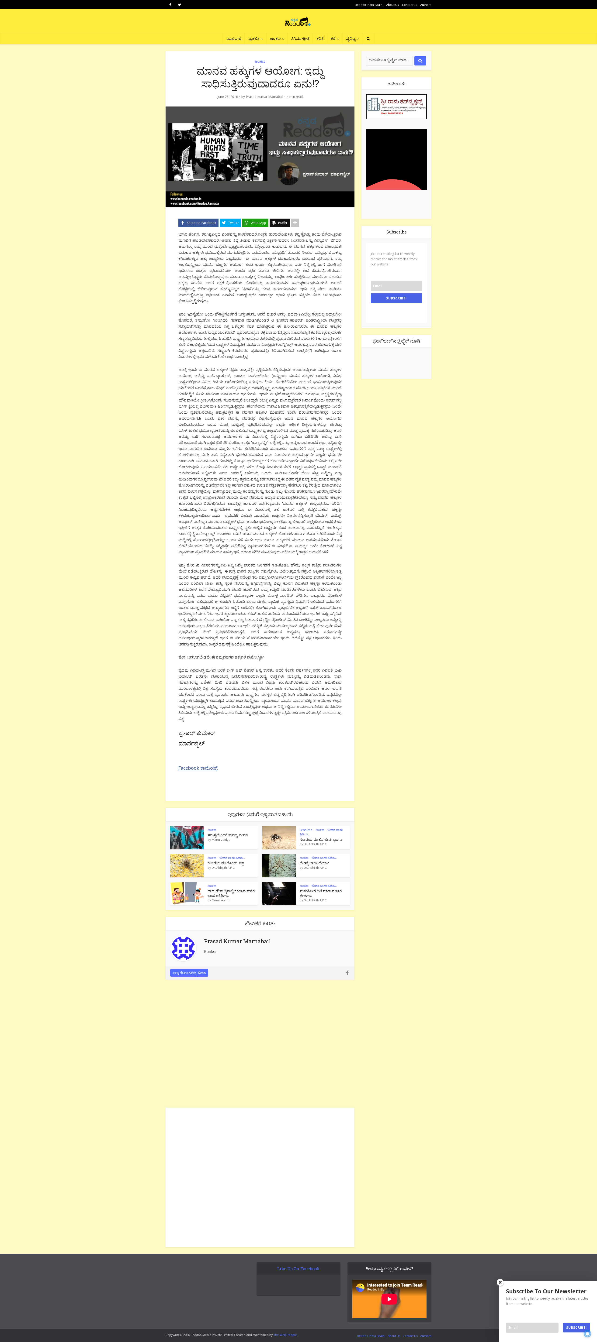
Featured (306, 830)
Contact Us (409, 5)
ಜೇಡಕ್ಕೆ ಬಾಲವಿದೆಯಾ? (314, 863)
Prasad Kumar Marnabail (264, 97)
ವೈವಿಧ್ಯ (350, 38)
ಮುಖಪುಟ (233, 38)
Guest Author (221, 900)
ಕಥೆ (333, 38)
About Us (392, 5)
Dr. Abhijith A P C (315, 844)
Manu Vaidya (221, 839)
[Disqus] (260, 1045)
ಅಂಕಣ (275, 38)
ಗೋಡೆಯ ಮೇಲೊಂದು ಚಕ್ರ (226, 863)
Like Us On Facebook (298, 1268)
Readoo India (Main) (369, 5)
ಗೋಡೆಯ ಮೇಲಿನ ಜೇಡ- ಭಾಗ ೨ (321, 839)
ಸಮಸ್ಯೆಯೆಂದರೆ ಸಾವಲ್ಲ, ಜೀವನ (228, 835)
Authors (425, 5)
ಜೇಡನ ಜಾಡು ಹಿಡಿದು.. (232, 858)
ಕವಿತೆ (320, 38)
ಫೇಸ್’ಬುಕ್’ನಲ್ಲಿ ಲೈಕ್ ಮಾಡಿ (396, 341)
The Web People (285, 1335)
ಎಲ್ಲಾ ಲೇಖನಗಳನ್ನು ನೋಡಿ (189, 973)
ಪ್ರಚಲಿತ (254, 38)
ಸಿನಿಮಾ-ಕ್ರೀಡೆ (300, 38)
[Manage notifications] (587, 1333)
